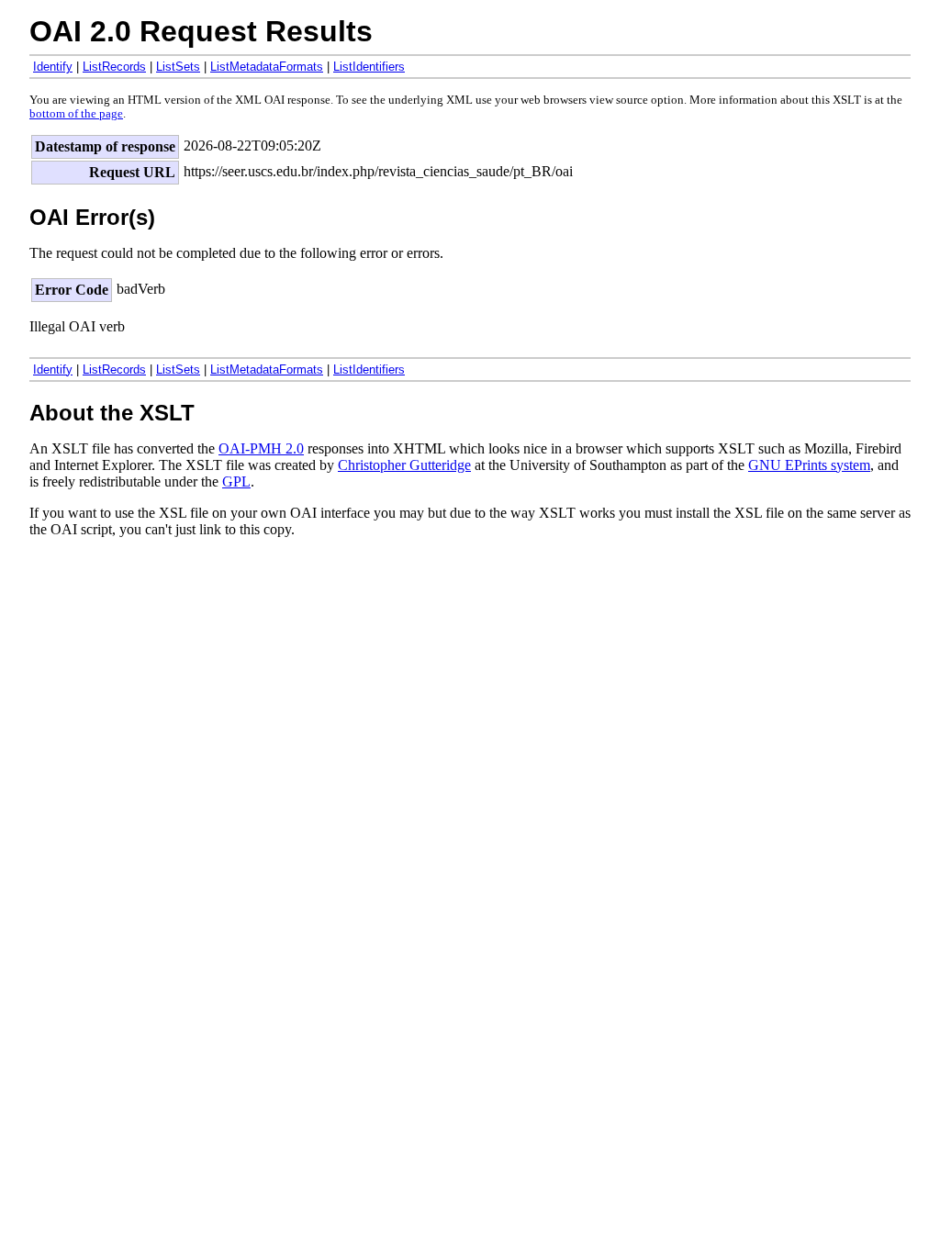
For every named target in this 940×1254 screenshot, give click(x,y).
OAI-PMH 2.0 (261, 448)
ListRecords (114, 66)
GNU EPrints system (809, 465)
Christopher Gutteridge (404, 465)
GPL (236, 481)
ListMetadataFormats (266, 66)
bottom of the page (76, 113)
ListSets (178, 66)
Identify (53, 66)
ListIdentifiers (369, 66)
